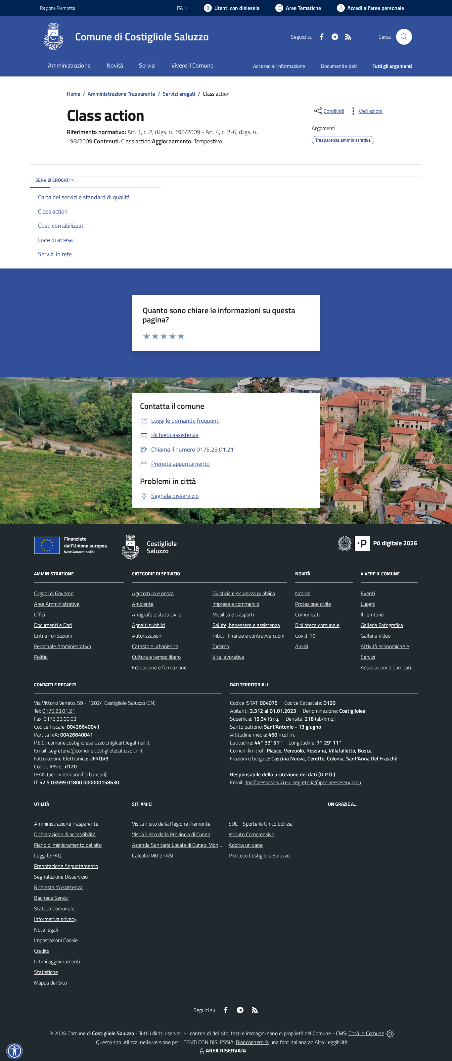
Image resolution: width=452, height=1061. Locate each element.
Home (73, 94)
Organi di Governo (53, 593)
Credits (41, 951)
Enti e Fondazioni (53, 636)
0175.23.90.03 (60, 719)
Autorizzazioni (147, 636)
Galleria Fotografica (382, 625)
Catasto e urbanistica (155, 646)
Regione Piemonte (57, 7)
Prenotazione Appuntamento (66, 866)
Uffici (39, 614)
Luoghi (368, 604)
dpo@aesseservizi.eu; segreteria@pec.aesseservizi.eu (303, 782)
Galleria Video (375, 636)
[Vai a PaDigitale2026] (377, 543)
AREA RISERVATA (226, 1050)
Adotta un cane (246, 845)
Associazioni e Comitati (386, 667)
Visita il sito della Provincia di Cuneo (171, 834)
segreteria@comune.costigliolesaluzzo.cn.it (96, 750)
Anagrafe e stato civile (156, 614)
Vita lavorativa (228, 657)
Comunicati (307, 614)
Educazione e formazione (159, 667)
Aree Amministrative (56, 604)
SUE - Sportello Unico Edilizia (261, 824)
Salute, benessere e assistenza (246, 625)
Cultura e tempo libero (156, 657)
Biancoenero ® (252, 1042)
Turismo (220, 646)
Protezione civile (313, 604)
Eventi (368, 593)
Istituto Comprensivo (251, 834)
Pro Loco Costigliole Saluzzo (259, 855)
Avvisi (301, 646)
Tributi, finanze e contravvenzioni (248, 636)
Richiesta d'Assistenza (58, 887)
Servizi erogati (179, 94)
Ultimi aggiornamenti (57, 961)
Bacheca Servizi (51, 898)
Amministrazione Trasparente (121, 94)
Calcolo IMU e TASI (152, 855)
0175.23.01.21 (58, 711)
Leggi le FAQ (48, 855)
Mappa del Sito (50, 983)
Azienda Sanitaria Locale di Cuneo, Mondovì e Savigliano (193, 845)
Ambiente (143, 604)
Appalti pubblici (148, 625)
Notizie (302, 593)
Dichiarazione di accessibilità (65, 834)
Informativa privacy (55, 919)
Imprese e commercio (235, 604)
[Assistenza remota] (390, 1033)
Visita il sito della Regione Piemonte (171, 824)
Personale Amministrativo (62, 646)
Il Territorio (372, 614)
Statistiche (46, 972)
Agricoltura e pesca (153, 593)
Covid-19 (305, 636)
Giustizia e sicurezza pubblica (243, 593)
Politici (41, 657)
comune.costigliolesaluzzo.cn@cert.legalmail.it (99, 743)
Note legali (46, 930)
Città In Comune (366, 1033)
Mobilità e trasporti (233, 614)
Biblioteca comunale (317, 625)
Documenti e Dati (53, 625)
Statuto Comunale (54, 908)
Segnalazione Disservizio (61, 877)
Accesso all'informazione (279, 66)
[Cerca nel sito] (404, 37)
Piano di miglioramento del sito (68, 845)
